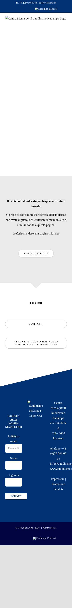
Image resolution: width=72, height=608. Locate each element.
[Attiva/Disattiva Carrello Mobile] (51, 28)
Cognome (14, 475)
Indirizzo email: (13, 439)
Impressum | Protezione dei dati (58, 484)
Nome (13, 458)
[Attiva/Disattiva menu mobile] (60, 28)
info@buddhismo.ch (47, 3)
